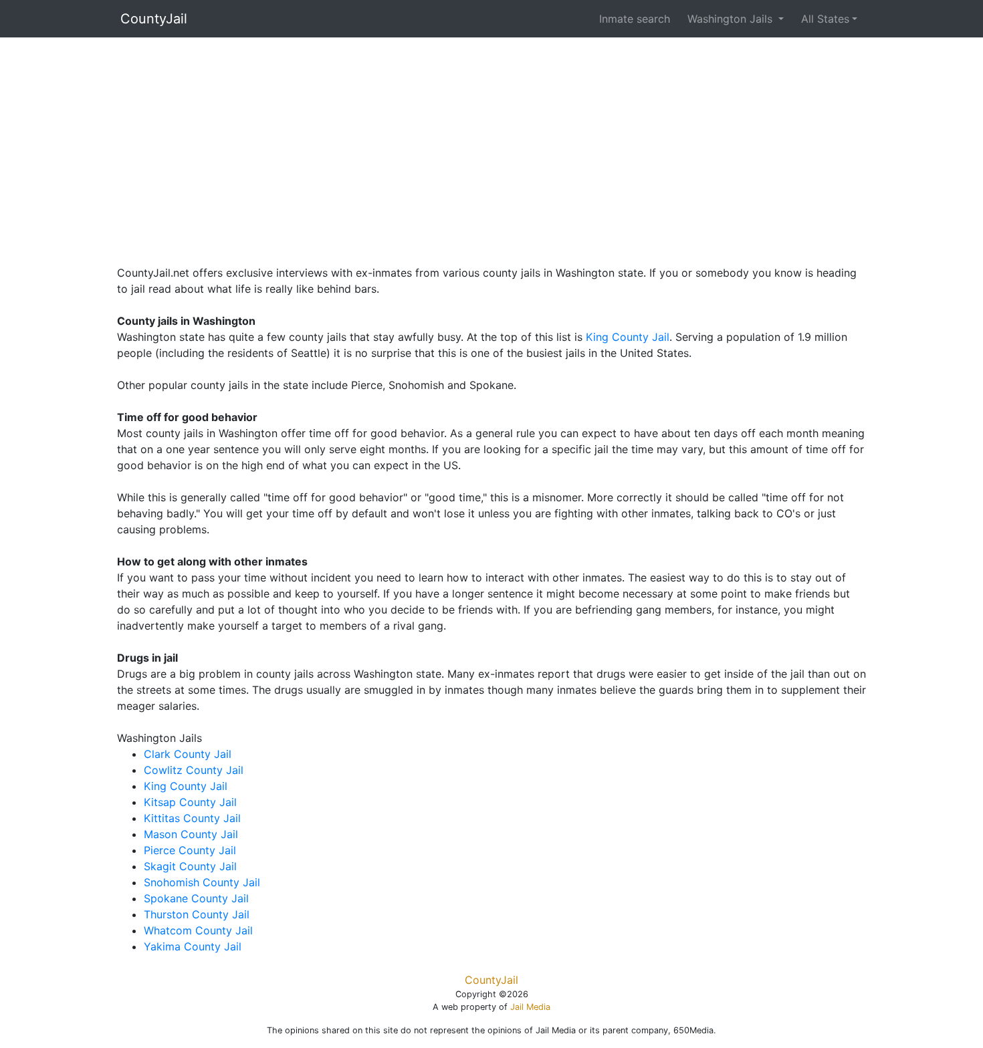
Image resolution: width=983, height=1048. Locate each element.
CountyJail (153, 19)
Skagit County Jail (190, 866)
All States (825, 18)
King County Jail (627, 337)
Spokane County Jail (196, 898)
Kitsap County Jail (190, 802)
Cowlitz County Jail (193, 770)
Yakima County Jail (192, 946)
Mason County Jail (191, 834)
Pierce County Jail (190, 850)
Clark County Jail (187, 754)
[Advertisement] (491, 147)
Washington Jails (731, 18)
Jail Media (530, 1007)
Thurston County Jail (196, 914)
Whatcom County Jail (198, 930)
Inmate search (634, 18)
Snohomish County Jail (202, 882)
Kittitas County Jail (192, 818)
